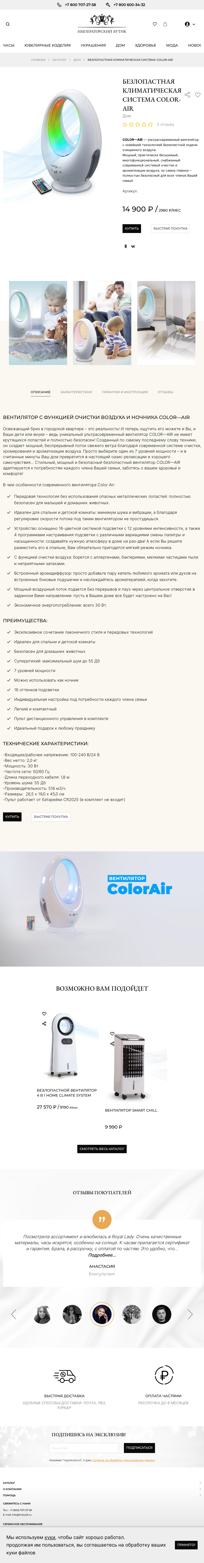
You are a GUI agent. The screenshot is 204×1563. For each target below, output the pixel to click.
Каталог (59, 60)
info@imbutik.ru (21, 1514)
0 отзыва (165, 124)
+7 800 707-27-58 (80, 5)
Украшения (93, 45)
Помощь (9, 1495)
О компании (12, 1489)
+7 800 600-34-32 (129, 5)
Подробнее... (102, 1255)
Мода (172, 45)
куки (50, 1537)
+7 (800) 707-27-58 (20, 1510)
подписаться (139, 1448)
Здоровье (145, 45)
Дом (120, 45)
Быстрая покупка (170, 228)
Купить (132, 228)
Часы (9, 45)
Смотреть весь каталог (102, 1149)
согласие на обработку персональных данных (123, 1460)
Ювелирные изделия (48, 45)
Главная (38, 60)
